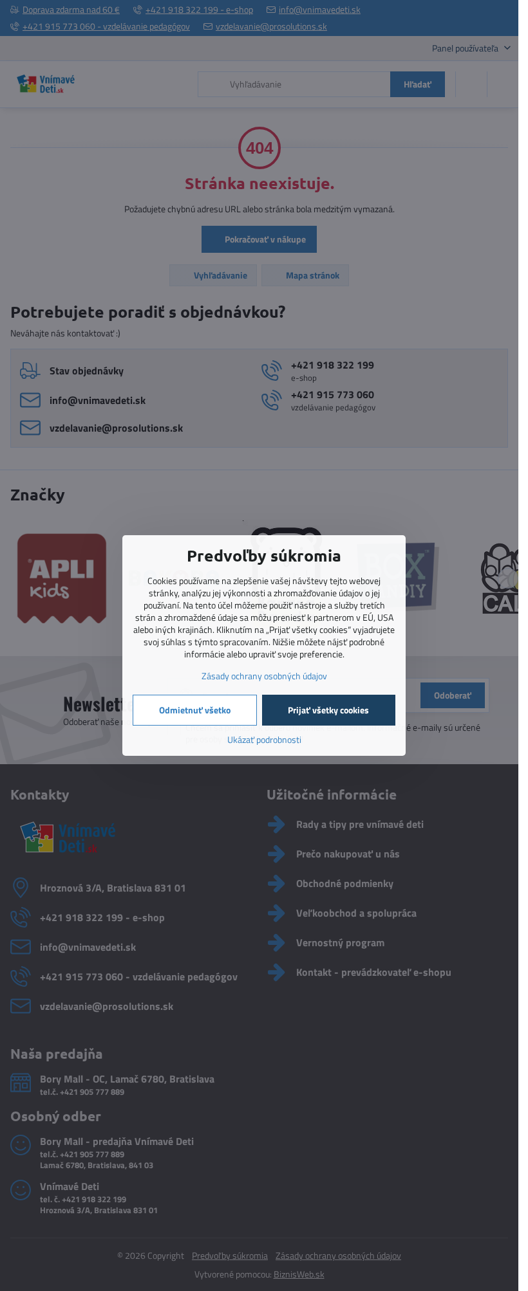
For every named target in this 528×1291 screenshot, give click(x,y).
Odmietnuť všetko (195, 710)
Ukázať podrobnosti (264, 739)
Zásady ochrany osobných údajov (264, 675)
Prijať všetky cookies (328, 710)
